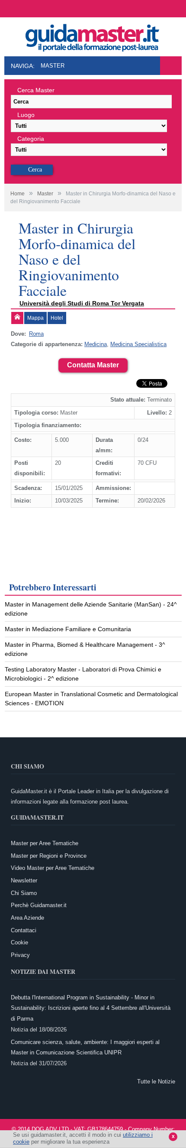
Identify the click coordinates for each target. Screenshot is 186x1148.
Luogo (26, 114)
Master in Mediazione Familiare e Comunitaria (68, 629)
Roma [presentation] (36, 334)
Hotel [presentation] (57, 318)
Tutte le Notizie (156, 1081)
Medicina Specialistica (138, 344)
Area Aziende (27, 918)
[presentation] (17, 318)
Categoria (30, 138)
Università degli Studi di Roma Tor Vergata (81, 303)
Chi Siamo (24, 893)
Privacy (20, 955)
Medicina (95, 344)
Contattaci (23, 930)
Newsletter (24, 880)
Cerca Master (36, 90)
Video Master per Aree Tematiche (52, 868)
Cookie (19, 942)
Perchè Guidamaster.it (39, 905)
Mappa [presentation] (35, 318)
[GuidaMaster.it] (93, 35)
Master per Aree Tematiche (44, 843)
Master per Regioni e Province (49, 856)
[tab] (17, 318)
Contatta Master (93, 365)
